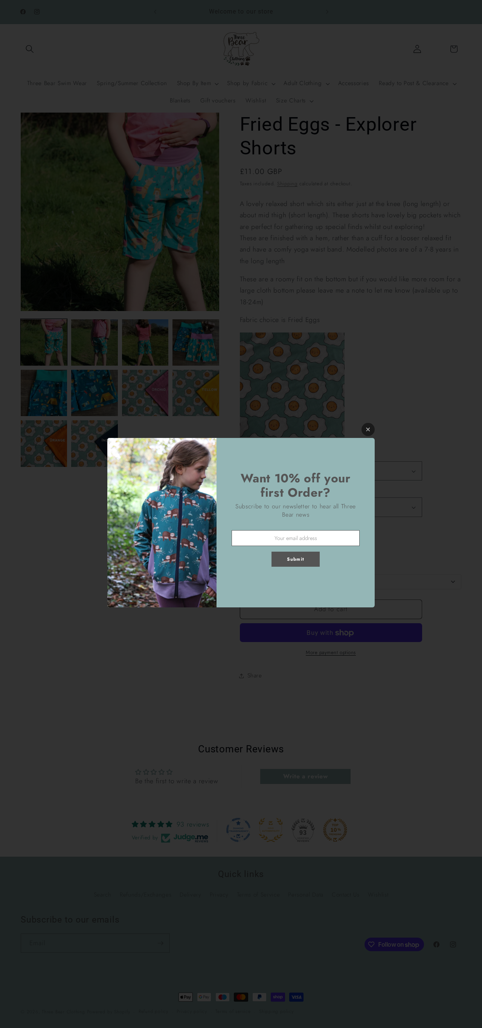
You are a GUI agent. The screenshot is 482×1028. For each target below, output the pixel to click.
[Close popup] (368, 429)
